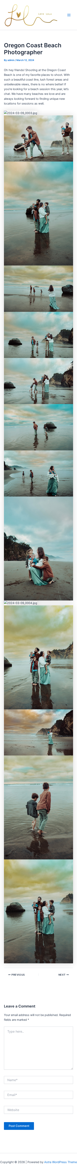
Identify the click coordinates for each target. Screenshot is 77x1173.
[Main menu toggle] (69, 15)
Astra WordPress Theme (60, 1162)
